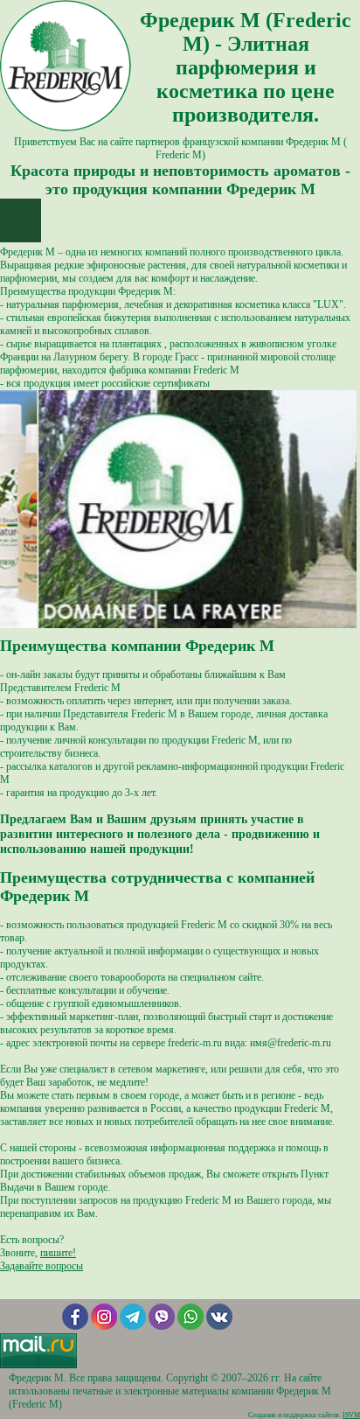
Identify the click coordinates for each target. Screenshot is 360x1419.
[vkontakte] (219, 1326)
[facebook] (75, 1326)
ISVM (351, 1415)
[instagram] (104, 1326)
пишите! (58, 1253)
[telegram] (133, 1326)
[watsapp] (190, 1326)
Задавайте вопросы (41, 1266)
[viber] (162, 1326)
